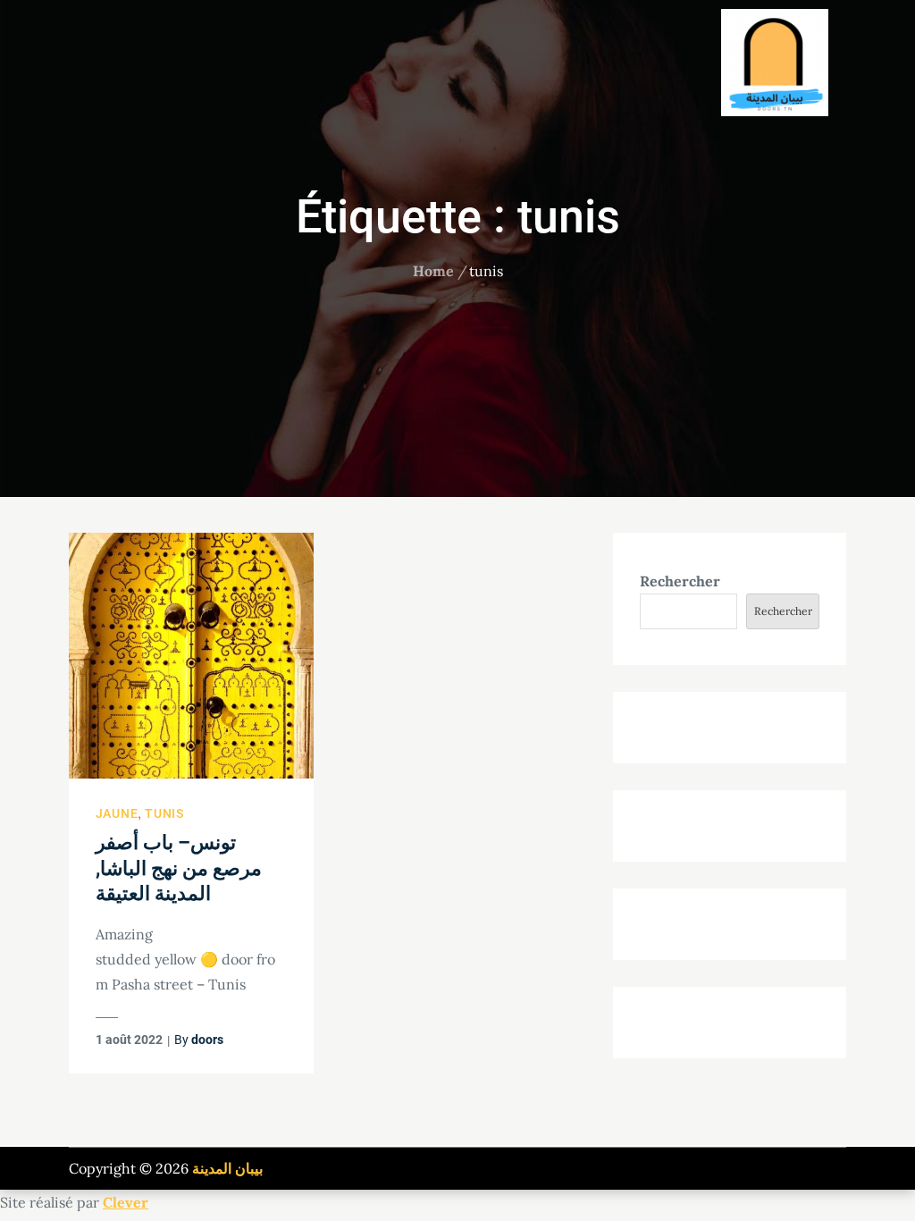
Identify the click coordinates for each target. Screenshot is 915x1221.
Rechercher (680, 581)
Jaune (117, 813)
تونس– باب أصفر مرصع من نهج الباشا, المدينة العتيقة (179, 868)
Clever (125, 1202)
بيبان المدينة (227, 1168)
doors (207, 1039)
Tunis (164, 813)
